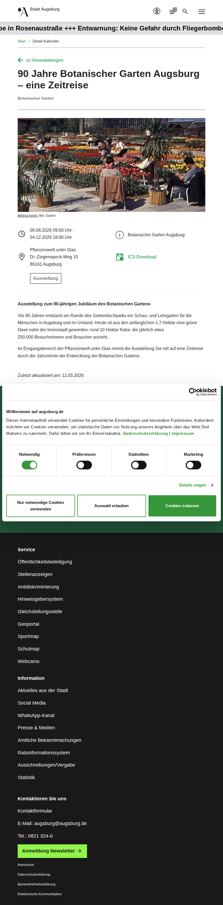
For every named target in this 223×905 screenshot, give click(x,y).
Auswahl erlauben (111, 505)
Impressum (183, 433)
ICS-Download (142, 257)
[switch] (84, 465)
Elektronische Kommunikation (40, 894)
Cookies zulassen (182, 505)
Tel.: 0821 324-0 (35, 836)
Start (22, 41)
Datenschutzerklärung (146, 433)
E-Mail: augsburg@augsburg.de (52, 823)
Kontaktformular (35, 811)
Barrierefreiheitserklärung (36, 884)
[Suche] (187, 11)
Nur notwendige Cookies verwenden (40, 505)
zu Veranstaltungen (44, 60)
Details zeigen (192, 485)
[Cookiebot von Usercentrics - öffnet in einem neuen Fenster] (193, 392)
